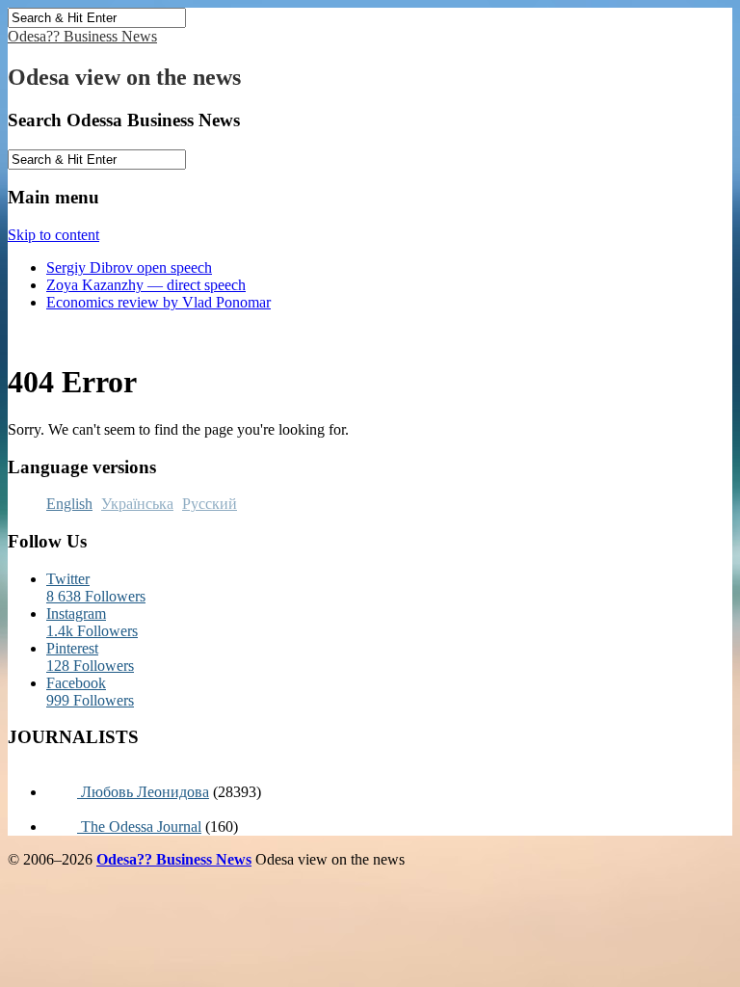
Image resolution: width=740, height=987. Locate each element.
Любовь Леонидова (143, 792)
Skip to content (53, 235)
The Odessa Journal (139, 826)
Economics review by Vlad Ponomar (158, 302)
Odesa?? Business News (82, 36)
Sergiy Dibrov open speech (129, 267)
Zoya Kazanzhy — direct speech (146, 285)
